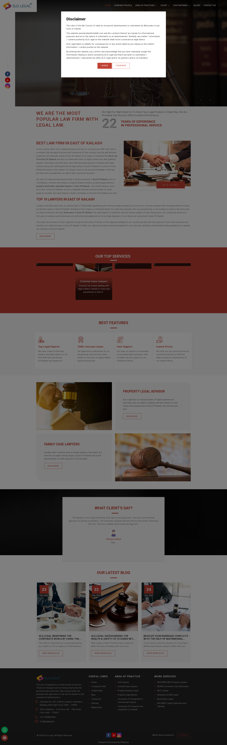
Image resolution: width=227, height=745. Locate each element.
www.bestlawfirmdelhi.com (91, 33)
